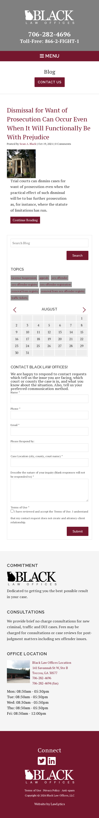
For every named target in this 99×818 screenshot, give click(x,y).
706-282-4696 (53, 37)
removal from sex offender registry (62, 291)
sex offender (59, 278)
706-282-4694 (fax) (45, 683)
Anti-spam (68, 790)
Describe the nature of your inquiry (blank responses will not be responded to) (48, 474)
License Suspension (24, 278)
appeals (44, 278)
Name (15, 392)
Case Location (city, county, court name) (37, 456)
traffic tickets (20, 298)
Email (15, 425)
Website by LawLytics (49, 804)
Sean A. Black (28, 144)
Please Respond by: (23, 441)
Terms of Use (20, 507)
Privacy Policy (51, 790)
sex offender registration (55, 284)
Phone (15, 408)
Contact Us (49, 82)
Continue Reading (25, 220)
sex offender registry (24, 284)
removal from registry (25, 291)
